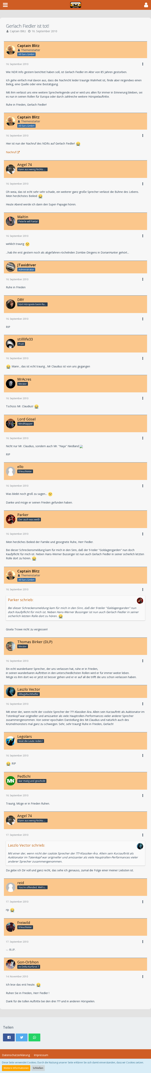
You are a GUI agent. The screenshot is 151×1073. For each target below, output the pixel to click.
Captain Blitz (18, 31)
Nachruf (11, 152)
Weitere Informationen (16, 1068)
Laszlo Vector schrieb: (26, 845)
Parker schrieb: (20, 599)
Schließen (38, 1068)
